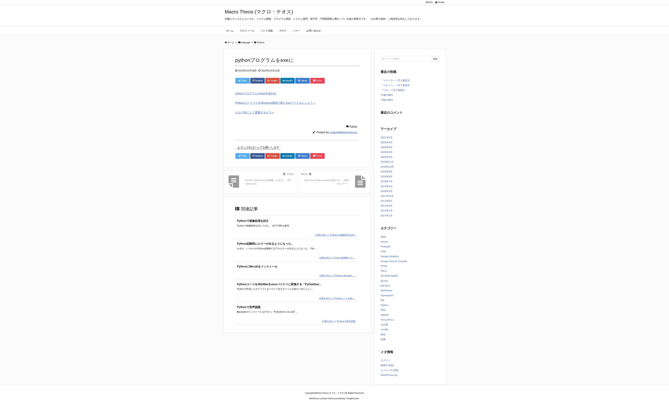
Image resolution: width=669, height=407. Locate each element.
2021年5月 (387, 137)
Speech (385, 314)
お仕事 (384, 324)
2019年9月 (387, 171)
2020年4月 (387, 147)
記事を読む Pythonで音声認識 (338, 321)
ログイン (385, 360)
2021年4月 (387, 142)
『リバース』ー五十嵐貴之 (395, 80)
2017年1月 (387, 215)
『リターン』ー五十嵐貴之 (395, 85)
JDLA (384, 271)
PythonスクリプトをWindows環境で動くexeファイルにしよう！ (275, 102)
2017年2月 (387, 210)
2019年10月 (387, 166)
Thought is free (352, 398)
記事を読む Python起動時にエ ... (337, 257)
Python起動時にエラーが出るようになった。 (265, 243)
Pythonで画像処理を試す (253, 220)
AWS (383, 236)
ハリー (296, 30)
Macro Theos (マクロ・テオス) (259, 11)
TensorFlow (387, 319)
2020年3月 (387, 152)
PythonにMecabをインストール (257, 266)
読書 (383, 339)
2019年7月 (387, 181)
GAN (383, 251)
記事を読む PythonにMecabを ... (337, 275)
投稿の (387, 365)
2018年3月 (387, 191)
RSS (383, 310)
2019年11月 (387, 161)
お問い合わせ (313, 30)
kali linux (385, 285)
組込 (383, 334)
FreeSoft (385, 246)
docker (384, 241)
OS (382, 300)
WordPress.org (389, 375)
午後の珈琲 (387, 95)
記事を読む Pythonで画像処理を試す (335, 235)
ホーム (229, 30)
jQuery (384, 280)
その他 (384, 329)
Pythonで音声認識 (248, 307)
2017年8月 (387, 200)
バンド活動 (267, 30)
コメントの (389, 370)
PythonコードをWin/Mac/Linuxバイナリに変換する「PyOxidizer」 (279, 284)
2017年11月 (387, 196)
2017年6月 (387, 205)
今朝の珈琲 (387, 99)
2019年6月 (387, 186)
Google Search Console (394, 261)
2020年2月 (387, 157)
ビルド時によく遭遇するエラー (254, 112)
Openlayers (387, 295)
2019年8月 (387, 176)
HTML (384, 266)
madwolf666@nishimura (343, 132)
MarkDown (387, 290)
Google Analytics (390, 256)
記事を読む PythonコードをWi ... (337, 298)
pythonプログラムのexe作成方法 (255, 93)
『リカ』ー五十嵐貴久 (393, 90)
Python (353, 126)
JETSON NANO (389, 275)
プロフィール (247, 30)
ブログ (282, 30)
